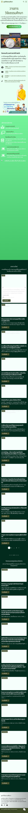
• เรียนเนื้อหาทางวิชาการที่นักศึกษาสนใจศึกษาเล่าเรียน (15, 72)
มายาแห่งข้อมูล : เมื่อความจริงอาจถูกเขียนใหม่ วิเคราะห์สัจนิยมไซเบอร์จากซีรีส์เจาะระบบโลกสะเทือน (13, 453)
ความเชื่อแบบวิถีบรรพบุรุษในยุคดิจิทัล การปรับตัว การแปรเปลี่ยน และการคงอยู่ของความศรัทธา (13, 347)
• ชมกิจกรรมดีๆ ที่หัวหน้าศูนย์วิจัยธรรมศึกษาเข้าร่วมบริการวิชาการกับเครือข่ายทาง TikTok (15, 81)
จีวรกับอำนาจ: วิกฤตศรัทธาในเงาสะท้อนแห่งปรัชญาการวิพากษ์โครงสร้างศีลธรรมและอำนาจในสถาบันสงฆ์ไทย (14, 481)
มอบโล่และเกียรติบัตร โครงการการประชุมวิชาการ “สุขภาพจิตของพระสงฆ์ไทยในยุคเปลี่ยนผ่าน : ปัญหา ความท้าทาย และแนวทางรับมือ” (13, 667)
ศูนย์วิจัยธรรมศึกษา (8, 2)
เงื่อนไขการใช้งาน (14, 811)
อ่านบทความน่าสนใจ (10, 126)
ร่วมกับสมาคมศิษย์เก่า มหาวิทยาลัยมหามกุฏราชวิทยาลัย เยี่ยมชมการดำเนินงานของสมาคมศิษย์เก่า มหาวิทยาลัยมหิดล (13, 612)
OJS (18, 147)
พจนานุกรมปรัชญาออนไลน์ (13, 153)
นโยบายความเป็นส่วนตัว (5, 811)
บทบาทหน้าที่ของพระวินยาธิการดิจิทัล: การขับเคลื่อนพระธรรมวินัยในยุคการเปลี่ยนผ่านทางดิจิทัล (13, 374)
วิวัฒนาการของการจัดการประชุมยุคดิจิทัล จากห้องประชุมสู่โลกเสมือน (13, 320)
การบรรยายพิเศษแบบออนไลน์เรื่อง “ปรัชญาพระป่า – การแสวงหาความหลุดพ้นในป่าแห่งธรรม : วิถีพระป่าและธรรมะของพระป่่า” (13, 748)
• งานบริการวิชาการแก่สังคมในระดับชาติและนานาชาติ (15, 76)
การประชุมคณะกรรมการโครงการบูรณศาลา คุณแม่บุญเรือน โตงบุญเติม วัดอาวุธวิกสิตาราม (13, 776)
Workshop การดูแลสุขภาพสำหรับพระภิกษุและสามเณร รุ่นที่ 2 (12, 585)
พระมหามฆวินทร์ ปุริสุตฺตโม (9, 297)
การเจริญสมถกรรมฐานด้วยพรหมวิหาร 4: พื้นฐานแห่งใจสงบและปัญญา (14, 509)
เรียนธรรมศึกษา (10, 131)
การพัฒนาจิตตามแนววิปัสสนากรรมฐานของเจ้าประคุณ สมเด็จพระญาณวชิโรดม (12, 426)
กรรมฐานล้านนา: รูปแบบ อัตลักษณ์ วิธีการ (11, 400)
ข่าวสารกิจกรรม (4, 570)
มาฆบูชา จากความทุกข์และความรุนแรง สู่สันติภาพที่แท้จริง (13, 536)
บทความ (3, 275)
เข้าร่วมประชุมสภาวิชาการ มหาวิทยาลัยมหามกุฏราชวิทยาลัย (13, 720)
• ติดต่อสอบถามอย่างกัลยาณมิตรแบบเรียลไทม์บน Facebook (15, 67)
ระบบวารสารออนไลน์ (12, 147)
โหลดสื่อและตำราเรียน (10, 137)
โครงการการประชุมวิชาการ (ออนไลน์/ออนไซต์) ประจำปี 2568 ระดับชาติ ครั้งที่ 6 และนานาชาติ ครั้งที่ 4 (13, 693)
